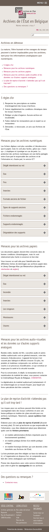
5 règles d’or (8, 65)
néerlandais (5, 269)
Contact (18, 515)
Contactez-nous (11, 482)
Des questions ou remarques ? (16, 87)
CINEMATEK (36, 378)
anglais (15, 269)
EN (47, 30)
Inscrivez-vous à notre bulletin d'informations (38, 521)
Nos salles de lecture (23, 510)
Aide (17, 517)
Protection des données (15, 529)
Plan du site (20, 520)
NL (41, 30)
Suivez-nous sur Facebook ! (38, 514)
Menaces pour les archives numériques (19, 68)
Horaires (19, 512)
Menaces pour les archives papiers (17, 72)
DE (44, 30)
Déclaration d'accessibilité (33, 529)
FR (37, 30)
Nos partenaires (21, 523)
